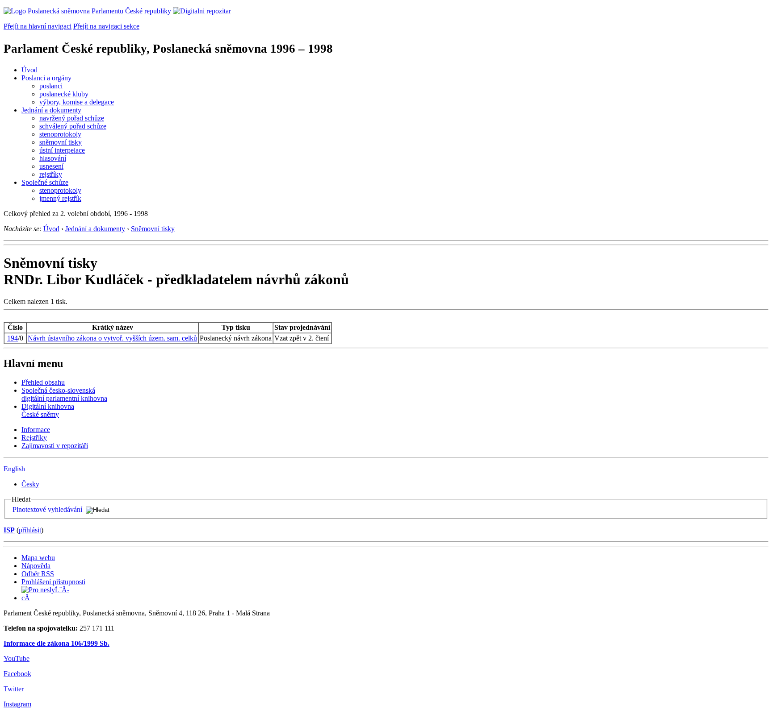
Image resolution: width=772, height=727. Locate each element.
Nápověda (35, 565)
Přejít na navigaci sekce (106, 26)
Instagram (17, 704)
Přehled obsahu (43, 382)
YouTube (16, 658)
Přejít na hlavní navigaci (37, 26)
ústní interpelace (62, 150)
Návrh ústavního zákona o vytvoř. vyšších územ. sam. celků (112, 338)
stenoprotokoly (60, 134)
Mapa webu (38, 557)
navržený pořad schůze (71, 118)
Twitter (14, 689)
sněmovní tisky (60, 142)
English (14, 469)
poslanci (51, 86)
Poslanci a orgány (46, 78)
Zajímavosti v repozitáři (54, 445)
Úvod (29, 70)
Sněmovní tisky (153, 229)
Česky (30, 484)
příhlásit (30, 530)
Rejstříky (34, 437)
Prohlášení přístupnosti (53, 582)
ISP (9, 530)
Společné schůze (44, 182)
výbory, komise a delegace (76, 102)
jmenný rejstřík (60, 198)
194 (12, 338)
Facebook (17, 673)
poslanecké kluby (63, 94)
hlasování (52, 158)
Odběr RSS (37, 573)
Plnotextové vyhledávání (47, 509)
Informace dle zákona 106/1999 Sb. (56, 643)
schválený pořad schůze (72, 126)
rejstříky (50, 174)
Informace (35, 429)
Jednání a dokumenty (51, 110)
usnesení (51, 166)
